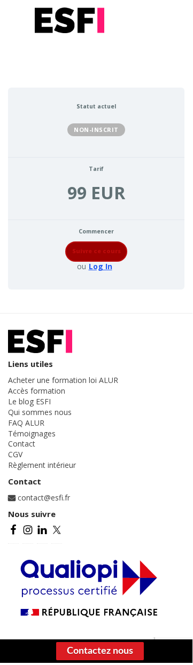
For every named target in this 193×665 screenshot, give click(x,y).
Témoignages (32, 433)
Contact (21, 444)
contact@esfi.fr (43, 497)
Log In (100, 266)
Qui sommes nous (40, 412)
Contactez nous (100, 651)
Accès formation (36, 391)
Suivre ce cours (96, 251)
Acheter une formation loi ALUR (63, 380)
